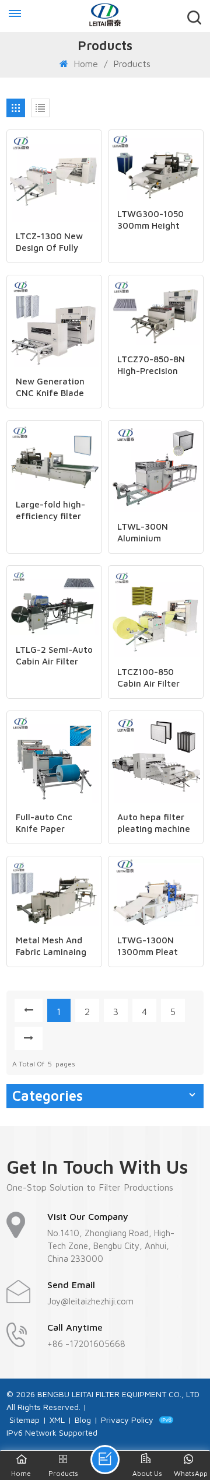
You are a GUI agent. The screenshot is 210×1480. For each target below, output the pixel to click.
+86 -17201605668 (86, 1344)
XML (57, 1420)
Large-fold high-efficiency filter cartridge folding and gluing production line (51, 510)
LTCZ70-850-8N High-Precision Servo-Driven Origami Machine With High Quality (154, 365)
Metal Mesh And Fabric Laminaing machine (51, 946)
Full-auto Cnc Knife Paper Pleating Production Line (49, 823)
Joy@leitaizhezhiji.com (90, 1301)
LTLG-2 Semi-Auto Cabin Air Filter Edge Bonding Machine (54, 656)
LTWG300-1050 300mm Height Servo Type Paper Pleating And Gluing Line (153, 220)
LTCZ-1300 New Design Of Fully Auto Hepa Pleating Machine (52, 242)
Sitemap (24, 1420)
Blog (83, 1420)
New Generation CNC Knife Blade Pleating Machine (52, 387)
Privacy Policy (127, 1420)
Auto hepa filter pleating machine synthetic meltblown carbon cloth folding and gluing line (155, 823)
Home (84, 63)
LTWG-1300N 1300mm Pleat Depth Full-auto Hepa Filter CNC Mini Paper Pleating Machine (153, 946)
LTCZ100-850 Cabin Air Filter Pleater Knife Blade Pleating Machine (148, 678)
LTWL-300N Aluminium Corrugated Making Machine (150, 533)
